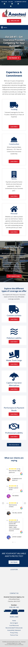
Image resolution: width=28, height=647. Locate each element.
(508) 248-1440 (14, 607)
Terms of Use (14, 635)
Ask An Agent (14, 623)
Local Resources (14, 625)
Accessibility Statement (14, 630)
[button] (4, 1)
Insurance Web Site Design (10, 644)
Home (14, 620)
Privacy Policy (14, 633)
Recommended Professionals (14, 628)
